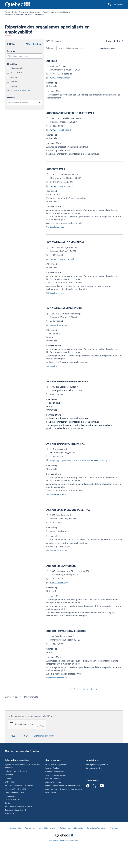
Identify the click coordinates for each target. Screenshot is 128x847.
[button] (24, 55)
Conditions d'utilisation (96, 828)
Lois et (53, 782)
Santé (7, 803)
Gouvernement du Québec (22, 751)
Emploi (14, 12)
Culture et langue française (16, 771)
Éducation (9, 775)
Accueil (7, 12)
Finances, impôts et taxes (15, 789)
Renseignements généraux (97, 764)
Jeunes (13, 86)
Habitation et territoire (14, 792)
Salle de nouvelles (52, 779)
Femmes (14, 81)
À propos (114, 828)
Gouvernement (52, 760)
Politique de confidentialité (71, 828)
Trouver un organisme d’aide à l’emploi (56, 12)
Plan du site (30, 828)
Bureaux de (94, 768)
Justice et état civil (12, 799)
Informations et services (17, 760)
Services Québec (52, 768)
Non (27, 736)
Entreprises (10, 782)
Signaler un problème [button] (44, 735)
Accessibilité (15, 828)
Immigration (10, 796)
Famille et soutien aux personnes (19, 785)
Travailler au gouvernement (57, 775)
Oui (14, 736)
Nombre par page (107, 48)
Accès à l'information (47, 828)
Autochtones (16, 72)
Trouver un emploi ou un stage (29, 12)
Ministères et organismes (56, 764)
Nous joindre (118, 4)
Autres (13, 77)
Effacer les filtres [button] (34, 44)
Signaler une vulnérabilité (62, 786)
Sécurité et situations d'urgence (18, 806)
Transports (9, 813)
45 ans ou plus (17, 68)
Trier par (50, 48)
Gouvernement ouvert (54, 771)
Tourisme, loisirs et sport (15, 810)
